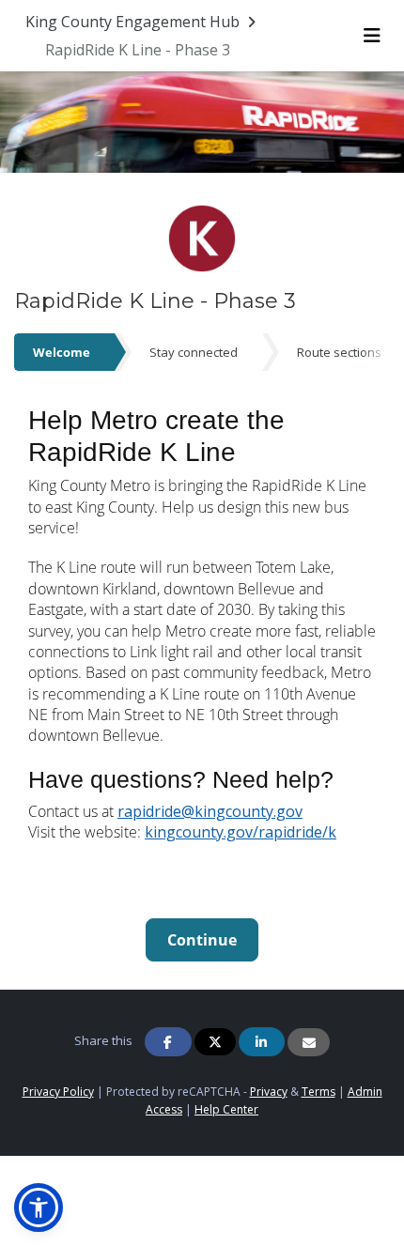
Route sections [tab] (339, 352)
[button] (38, 1207)
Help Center (226, 1109)
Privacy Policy (58, 1092)
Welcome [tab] (61, 352)
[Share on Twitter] (215, 1041)
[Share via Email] (308, 1042)
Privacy (268, 1092)
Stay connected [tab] (193, 352)
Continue (202, 940)
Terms (318, 1092)
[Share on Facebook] (168, 1041)
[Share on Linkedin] (262, 1041)
